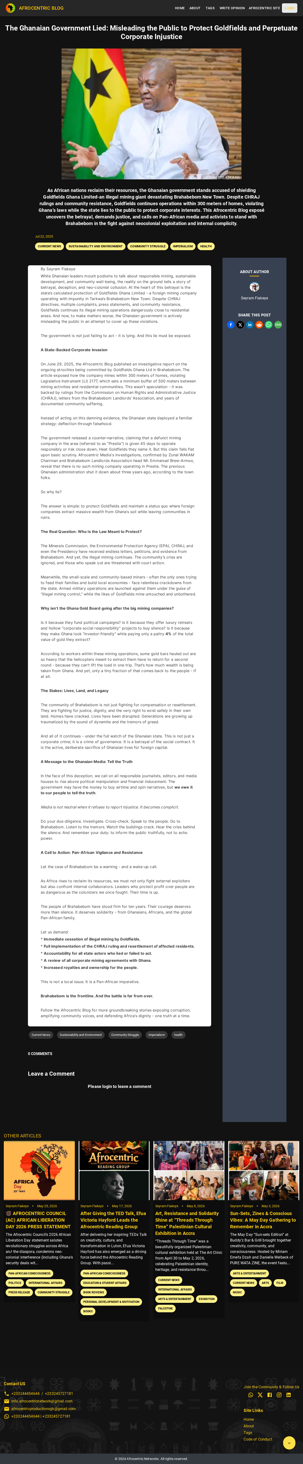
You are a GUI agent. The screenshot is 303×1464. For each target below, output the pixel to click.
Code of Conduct (258, 1439)
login (107, 1086)
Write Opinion (232, 8)
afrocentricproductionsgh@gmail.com (43, 1408)
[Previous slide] (11, 1251)
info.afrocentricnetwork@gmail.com (41, 1401)
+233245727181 (59, 1393)
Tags (210, 8)
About (195, 8)
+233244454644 (25, 1393)
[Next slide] (291, 1251)
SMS (278, 324)
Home (180, 8)
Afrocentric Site (264, 8)
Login (289, 8)
